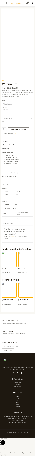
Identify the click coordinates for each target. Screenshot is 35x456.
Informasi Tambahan (9, 145)
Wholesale (17, 387)
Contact (17, 385)
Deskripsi (5, 141)
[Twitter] (21, 373)
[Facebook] (17, 373)
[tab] (17, 141)
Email (4, 346)
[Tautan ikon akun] (32, 3)
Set (3, 80)
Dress (17, 396)
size (3, 115)
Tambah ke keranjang (18, 129)
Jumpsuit (17, 406)
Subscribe (8, 350)
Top (17, 398)
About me (17, 382)
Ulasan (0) (5, 148)
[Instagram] (14, 373)
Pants (17, 404)
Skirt (17, 402)
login (13, 236)
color (3, 100)
